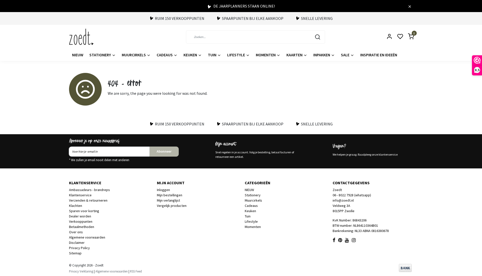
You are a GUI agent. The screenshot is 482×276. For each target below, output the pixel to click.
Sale (345, 54)
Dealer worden (80, 216)
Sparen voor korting (84, 211)
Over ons (76, 232)
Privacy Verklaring (81, 271)
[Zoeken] (317, 37)
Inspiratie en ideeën (378, 54)
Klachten (75, 205)
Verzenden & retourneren (88, 200)
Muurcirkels (134, 54)
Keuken (191, 54)
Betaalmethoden (81, 226)
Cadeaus (165, 54)
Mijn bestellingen (169, 195)
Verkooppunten (80, 221)
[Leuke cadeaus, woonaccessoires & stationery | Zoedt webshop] (81, 37)
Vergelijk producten (172, 205)
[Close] (410, 6)
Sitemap (75, 253)
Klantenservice (80, 195)
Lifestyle (236, 54)
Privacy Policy (79, 248)
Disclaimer (77, 242)
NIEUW (77, 54)
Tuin (212, 54)
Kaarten (294, 54)
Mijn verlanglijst (168, 200)
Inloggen (163, 190)
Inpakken (322, 54)
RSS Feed (136, 271)
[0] (408, 37)
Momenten (266, 54)
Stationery (100, 54)
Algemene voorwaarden (87, 237)
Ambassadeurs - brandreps (89, 190)
